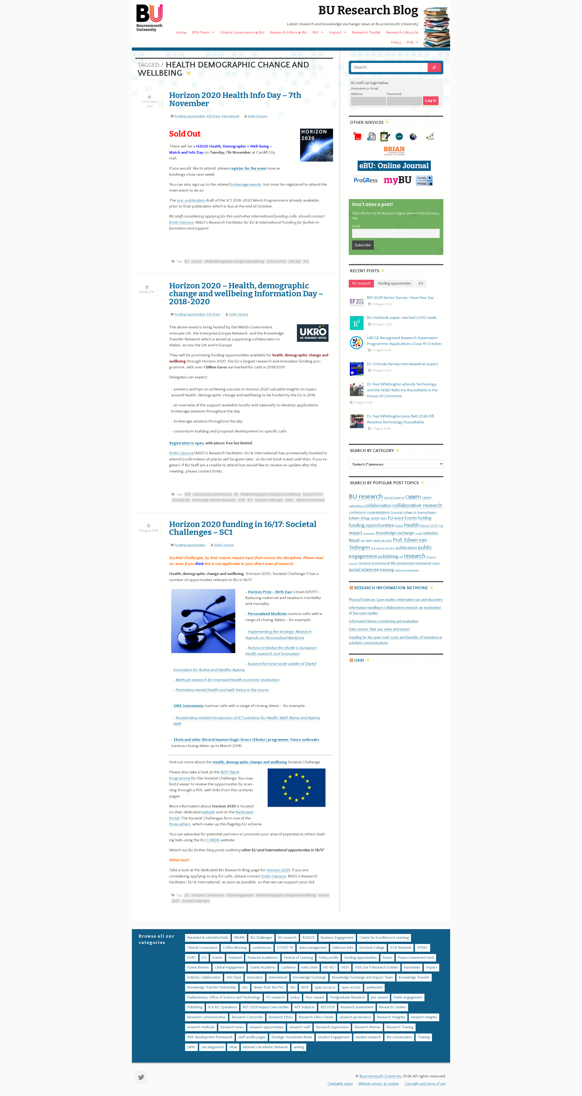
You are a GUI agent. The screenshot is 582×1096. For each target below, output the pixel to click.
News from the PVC (269, 987)
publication (406, 547)
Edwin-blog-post (364, 518)
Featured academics (263, 958)
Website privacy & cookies (378, 1084)
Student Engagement (334, 1037)
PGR (410, 42)
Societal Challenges (269, 500)
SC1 (306, 261)
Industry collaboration (204, 977)
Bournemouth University (153, 18)
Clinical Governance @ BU (242, 32)
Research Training (399, 1027)
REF (316, 32)
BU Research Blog (368, 10)
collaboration (377, 505)
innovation (369, 533)
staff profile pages (252, 1037)
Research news (232, 1027)
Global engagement (239, 895)
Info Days (213, 116)
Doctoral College (401, 512)
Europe (197, 261)
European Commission (207, 895)
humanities (412, 967)
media (418, 533)
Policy (396, 42)
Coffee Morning (235, 948)
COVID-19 (285, 948)
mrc (245, 987)
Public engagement (408, 997)
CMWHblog (356, 506)
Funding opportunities (190, 116)
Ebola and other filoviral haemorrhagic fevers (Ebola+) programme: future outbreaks (246, 739)
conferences (262, 948)
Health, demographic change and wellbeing (249, 762)
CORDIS (213, 840)
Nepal (354, 540)
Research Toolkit (366, 32)
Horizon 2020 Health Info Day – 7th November (235, 99)
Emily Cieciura (257, 116)
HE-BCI (329, 967)
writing (299, 1047)
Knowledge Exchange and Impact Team (362, 977)
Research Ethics (281, 1017)
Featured (235, 958)
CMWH (426, 497)
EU (187, 261)
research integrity (424, 1017)
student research (368, 1037)
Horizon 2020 (278, 870)
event (399, 518)
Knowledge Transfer (414, 977)
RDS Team (201, 32)
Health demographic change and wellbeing (234, 261)
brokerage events (245, 184)
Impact (335, 32)
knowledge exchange (395, 533)
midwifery (430, 533)
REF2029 (328, 1007)
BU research (366, 496)
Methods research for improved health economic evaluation (228, 680)
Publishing (194, 1007)
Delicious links (342, 948)
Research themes (367, 1027)
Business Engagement (337, 938)
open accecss (325, 987)
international (230, 116)
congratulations (378, 512)
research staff (299, 1027)
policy (295, 997)
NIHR (369, 540)
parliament (374, 987)
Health (411, 525)
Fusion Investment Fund (416, 958)
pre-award (379, 997)
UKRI (359, 660)
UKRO (290, 500)
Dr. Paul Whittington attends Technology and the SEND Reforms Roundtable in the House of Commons (402, 390)
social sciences (364, 569)
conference (357, 512)
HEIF (345, 967)
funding (424, 518)
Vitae (233, 1047)
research (414, 556)
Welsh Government (310, 500)
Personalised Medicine (268, 614)
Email (356, 226)
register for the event (248, 168)
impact (355, 532)
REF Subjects (305, 1007)
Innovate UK (181, 500)
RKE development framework (411, 563)
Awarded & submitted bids (207, 938)
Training (424, 1037)
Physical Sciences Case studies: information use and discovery (396, 600)
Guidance (288, 967)
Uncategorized (212, 1047)
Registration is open (186, 443)
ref (401, 557)
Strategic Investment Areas (291, 1037)
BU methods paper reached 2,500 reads (401, 317)
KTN (242, 500)
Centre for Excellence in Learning (384, 938)
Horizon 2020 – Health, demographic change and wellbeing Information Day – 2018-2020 (246, 293)
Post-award (315, 997)
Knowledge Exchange (309, 977)
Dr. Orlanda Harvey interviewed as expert (402, 364)
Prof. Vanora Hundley (383, 548)
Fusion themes (198, 967)
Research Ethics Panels (316, 1017)
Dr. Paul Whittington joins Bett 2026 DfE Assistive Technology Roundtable (400, 419)
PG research (275, 997)
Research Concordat (247, 1017)
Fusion (399, 526)
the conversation (399, 1037)
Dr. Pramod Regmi (424, 512)
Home (181, 32)
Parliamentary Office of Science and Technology (223, 997)
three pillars (179, 824)
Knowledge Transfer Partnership (211, 987)
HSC (441, 526)
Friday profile (328, 958)
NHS (305, 987)
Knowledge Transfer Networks (214, 500)
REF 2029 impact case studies (266, 1007)
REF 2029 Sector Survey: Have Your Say (400, 297)
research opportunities (266, 1027)
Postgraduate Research (347, 997)
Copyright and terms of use (425, 1084)
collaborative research (417, 505)
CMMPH (413, 497)
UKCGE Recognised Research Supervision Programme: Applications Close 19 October (404, 341)
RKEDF (436, 563)
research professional (374, 563)
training (387, 569)
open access (382, 540)
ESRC (383, 518)
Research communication (206, 1017)
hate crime (309, 967)
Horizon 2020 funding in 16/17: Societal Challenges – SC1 (243, 528)
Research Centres (392, 1007)
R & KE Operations (222, 1007)
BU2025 (308, 938)
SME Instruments (188, 706)
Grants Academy (262, 967)
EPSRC (422, 948)
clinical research (394, 497)
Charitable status (340, 1084)
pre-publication (191, 200)
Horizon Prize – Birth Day (270, 592)
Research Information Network (391, 588)
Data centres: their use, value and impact (379, 629)
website (208, 812)
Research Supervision (332, 1027)
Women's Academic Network (265, 1047)
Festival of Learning (298, 958)
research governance (355, 1017)
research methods (201, 1027)
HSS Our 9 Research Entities (376, 967)
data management (312, 948)
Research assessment (357, 1007)
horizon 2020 (276, 261)
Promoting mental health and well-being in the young (222, 690)
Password (394, 94)
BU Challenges (261, 938)
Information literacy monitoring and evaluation (383, 621)
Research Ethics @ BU (288, 32)
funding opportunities (371, 525)
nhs (363, 540)
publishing (388, 556)
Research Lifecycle (402, 32)
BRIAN (239, 938)
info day (295, 261)
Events (411, 518)
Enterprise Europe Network (212, 494)
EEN (187, 494)
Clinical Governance (202, 948)
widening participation (407, 570)
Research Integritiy (391, 1017)
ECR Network (400, 948)
